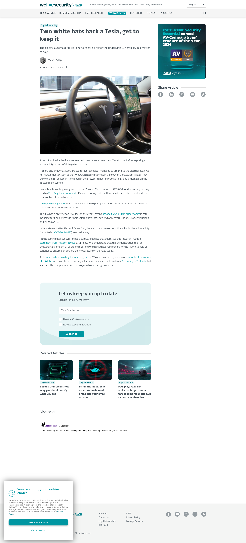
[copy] (203, 94)
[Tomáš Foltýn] (44, 60)
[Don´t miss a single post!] (203, 514)
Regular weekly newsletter (77, 325)
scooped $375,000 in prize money (121, 214)
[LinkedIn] (171, 94)
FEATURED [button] (136, 13)
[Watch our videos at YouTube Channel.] (177, 514)
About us (103, 513)
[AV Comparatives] (182, 53)
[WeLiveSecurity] (63, 5)
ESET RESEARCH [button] (94, 13)
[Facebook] (160, 94)
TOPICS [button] (151, 13)
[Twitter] (181, 94)
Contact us (104, 517)
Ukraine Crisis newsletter (76, 319)
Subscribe (71, 334)
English (192, 5)
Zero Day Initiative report (62, 193)
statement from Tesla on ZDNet (57, 243)
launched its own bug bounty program (67, 257)
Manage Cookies (134, 521)
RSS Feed (103, 525)
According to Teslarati (134, 261)
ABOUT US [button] (166, 13)
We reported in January (52, 204)
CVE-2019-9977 (62, 232)
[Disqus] (95, 456)
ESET (128, 513)
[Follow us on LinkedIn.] (194, 514)
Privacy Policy (133, 517)
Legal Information (107, 521)
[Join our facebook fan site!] (168, 514)
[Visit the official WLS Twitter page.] (186, 514)
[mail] (192, 94)
